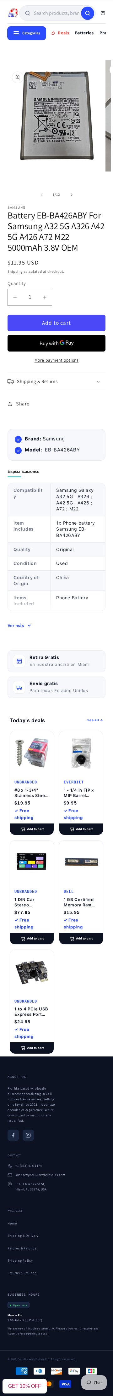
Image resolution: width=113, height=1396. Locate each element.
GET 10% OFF (24, 1386)
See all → (95, 720)
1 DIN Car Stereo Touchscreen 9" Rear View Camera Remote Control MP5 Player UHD (31, 902)
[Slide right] (71, 195)
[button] (56, 381)
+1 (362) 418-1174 (28, 1166)
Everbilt (74, 782)
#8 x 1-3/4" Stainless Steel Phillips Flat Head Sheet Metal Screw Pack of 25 (30, 793)
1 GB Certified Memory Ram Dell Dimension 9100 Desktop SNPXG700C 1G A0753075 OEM (81, 902)
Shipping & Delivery (23, 1235)
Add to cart (35, 829)
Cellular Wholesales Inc (33, 1359)
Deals (63, 33)
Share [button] (22, 403)
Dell (69, 891)
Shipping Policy (20, 1260)
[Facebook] (13, 1135)
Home (12, 1223)
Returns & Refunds (22, 1248)
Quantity (17, 283)
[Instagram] (28, 1135)
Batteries (84, 33)
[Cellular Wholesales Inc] (13, 13)
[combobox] (56, 13)
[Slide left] (42, 195)
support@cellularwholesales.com (40, 1175)
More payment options (57, 360)
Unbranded (25, 782)
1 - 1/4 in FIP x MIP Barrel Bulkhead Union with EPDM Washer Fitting (81, 793)
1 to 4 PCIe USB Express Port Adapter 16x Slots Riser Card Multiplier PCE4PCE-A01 (31, 1011)
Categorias (31, 33)
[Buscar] (87, 13)
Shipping (15, 271)
